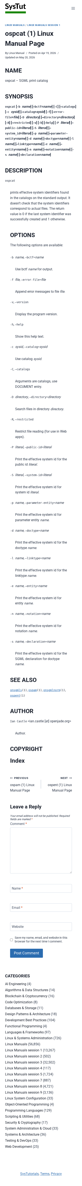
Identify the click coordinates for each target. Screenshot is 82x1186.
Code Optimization (19, 1002)
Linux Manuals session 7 (23, 1080)
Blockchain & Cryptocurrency (26, 996)
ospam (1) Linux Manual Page (22, 784)
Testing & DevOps (18, 1141)
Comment (18, 824)
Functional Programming (23, 1026)
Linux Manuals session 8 (23, 1086)
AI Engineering (15, 984)
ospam (32, 690)
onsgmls (16, 690)
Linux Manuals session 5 (23, 1074)
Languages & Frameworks (24, 1032)
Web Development (18, 1147)
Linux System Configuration (25, 1098)
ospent (15, 695)
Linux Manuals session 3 (23, 1062)
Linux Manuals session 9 (23, 1092)
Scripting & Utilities (19, 1116)
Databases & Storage (20, 1008)
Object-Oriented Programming (27, 1104)
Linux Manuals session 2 (23, 1056)
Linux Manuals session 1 (43, 25)
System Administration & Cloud (28, 1128)
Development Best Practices (25, 1020)
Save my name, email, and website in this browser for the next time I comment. (41, 939)
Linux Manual (16, 53)
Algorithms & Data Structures (26, 990)
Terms (44, 1174)
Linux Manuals (15, 25)
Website (18, 927)
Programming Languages (24, 1110)
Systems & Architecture (22, 1134)
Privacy (56, 1174)
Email (17, 907)
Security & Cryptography (23, 1123)
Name (17, 888)
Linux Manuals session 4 (23, 1068)
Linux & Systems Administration (29, 1038)
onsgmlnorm (51, 690)
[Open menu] (73, 8)
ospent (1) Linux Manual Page (60, 784)
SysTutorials (29, 1174)
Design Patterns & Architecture (27, 1014)
